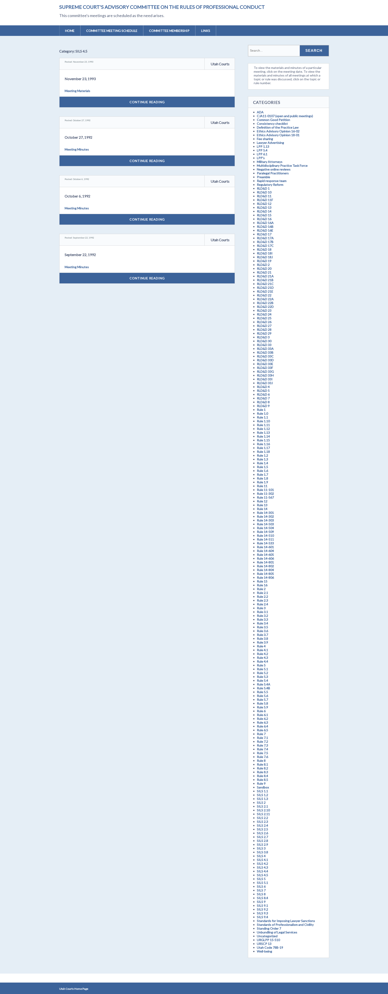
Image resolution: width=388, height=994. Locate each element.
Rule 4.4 (262, 661)
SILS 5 (261, 879)
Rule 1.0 (262, 413)
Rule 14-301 (265, 513)
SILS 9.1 (262, 905)
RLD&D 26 (264, 322)
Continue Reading (147, 102)
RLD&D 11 (264, 196)
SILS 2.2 (262, 818)
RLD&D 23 (264, 310)
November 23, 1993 (80, 79)
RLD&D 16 (264, 219)
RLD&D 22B (265, 303)
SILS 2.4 (262, 825)
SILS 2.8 (262, 841)
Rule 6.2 (262, 718)
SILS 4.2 (262, 863)
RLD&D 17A (265, 238)
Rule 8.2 (262, 768)
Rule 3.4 (262, 623)
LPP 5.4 (262, 150)
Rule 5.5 (262, 692)
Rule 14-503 (265, 524)
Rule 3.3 (262, 619)
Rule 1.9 (262, 482)
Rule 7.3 (262, 745)
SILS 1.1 (262, 791)
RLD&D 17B (265, 242)
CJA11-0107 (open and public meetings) (285, 116)
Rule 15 (262, 581)
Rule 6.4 (262, 726)
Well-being (264, 951)
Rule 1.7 (262, 474)
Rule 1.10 (263, 421)
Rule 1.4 (262, 463)
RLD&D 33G (265, 371)
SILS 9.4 (262, 917)
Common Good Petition (273, 120)
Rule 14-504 (265, 528)
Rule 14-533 (265, 543)
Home (70, 31)
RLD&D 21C (265, 284)
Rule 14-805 (265, 574)
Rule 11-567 (265, 497)
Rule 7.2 (262, 741)
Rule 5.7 (262, 699)
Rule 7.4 (262, 749)
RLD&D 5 (263, 390)
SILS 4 (261, 856)
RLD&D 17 (264, 234)
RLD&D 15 (264, 215)
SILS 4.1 (262, 860)
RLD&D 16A (265, 223)
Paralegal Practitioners (273, 173)
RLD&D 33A (265, 348)
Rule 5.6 (262, 696)
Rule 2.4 (262, 604)
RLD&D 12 (264, 204)
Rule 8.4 (262, 776)
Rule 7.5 (262, 753)
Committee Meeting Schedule (111, 31)
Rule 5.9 (262, 707)
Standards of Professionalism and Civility (285, 924)
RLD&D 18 (264, 249)
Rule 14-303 (265, 520)
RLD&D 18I (265, 253)
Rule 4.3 (262, 657)
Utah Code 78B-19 (270, 947)
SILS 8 (261, 894)
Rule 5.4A (263, 684)
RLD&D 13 (264, 207)
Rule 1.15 (263, 440)
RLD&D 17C (265, 245)
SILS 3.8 (262, 852)
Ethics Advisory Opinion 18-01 (278, 135)
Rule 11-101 (265, 490)
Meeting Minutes (77, 149)
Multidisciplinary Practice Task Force (282, 165)
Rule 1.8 (262, 478)
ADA (260, 112)
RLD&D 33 (264, 345)
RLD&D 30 (264, 341)
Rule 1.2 (262, 455)
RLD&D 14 (264, 211)
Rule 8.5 (262, 780)
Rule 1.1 (262, 417)
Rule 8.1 (262, 764)
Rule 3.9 (262, 642)
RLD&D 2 (263, 265)
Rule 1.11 (263, 425)
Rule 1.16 (263, 444)
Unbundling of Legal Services (277, 932)
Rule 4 (261, 646)
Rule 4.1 (262, 650)
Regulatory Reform (270, 184)
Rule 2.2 (262, 596)
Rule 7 (261, 734)
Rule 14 (262, 509)
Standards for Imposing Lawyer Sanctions (286, 921)
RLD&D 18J (265, 257)
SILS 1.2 (262, 795)
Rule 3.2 (262, 615)
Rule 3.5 (262, 627)
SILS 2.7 (262, 837)
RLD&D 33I (265, 379)
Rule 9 (261, 783)
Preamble (263, 177)
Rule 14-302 (265, 516)
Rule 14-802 (265, 566)
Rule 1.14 (263, 436)
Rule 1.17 (263, 448)
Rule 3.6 (262, 631)
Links (205, 31)
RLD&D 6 (263, 394)
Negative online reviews (274, 169)
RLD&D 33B (265, 352)
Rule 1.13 (263, 432)
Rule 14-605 (265, 554)
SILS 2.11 (263, 814)
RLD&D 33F (265, 368)
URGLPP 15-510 (268, 940)
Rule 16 (262, 585)
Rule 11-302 (265, 493)
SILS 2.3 (262, 821)
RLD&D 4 (263, 387)
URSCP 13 (264, 944)
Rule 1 (261, 410)
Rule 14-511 (265, 539)
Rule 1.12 (263, 429)
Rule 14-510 (265, 535)
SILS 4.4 (262, 871)
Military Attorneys (269, 162)
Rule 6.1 (262, 715)
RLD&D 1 (263, 188)
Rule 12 (262, 501)
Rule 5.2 (262, 673)
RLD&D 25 (264, 318)
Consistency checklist (272, 123)
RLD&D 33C (265, 356)
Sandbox (263, 787)
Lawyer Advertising (270, 143)
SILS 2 (261, 802)
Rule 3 (261, 608)
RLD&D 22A (265, 299)
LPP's (261, 158)
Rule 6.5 (262, 730)
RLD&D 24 (264, 314)
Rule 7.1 (262, 738)
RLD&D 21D (265, 287)
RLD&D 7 (263, 398)
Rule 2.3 (262, 600)
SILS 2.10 (263, 810)
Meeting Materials (77, 91)
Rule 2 (261, 589)
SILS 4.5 (262, 875)
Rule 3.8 (262, 638)
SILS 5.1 (262, 883)
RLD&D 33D (265, 360)
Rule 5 (261, 665)
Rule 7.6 (262, 757)
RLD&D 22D (265, 307)
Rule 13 (262, 505)
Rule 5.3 (262, 677)
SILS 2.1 (262, 806)
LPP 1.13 (263, 146)
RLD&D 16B (265, 226)
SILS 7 (261, 890)
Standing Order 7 (269, 928)
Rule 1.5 (262, 467)
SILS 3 (261, 848)
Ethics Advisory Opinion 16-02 (278, 131)
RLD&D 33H (265, 375)
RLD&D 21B (265, 280)
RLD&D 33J (265, 383)
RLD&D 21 (264, 272)
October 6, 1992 (77, 196)
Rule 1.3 (262, 459)
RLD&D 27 (264, 326)
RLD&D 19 (264, 261)
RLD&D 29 (264, 333)
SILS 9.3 (262, 913)
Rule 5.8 (262, 703)
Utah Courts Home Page (73, 988)
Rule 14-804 (265, 570)
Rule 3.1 (262, 612)
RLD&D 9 (263, 406)
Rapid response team (272, 181)
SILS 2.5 (262, 829)
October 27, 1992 (78, 137)
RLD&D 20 (264, 268)
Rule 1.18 (263, 451)
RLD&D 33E (265, 364)
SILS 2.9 (262, 844)
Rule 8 (261, 760)
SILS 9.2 (262, 909)
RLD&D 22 (264, 295)
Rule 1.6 (262, 471)
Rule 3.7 (262, 635)
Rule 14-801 (265, 562)
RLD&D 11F (265, 200)
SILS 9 (261, 902)
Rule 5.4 (262, 680)
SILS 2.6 (262, 833)
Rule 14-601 (265, 547)
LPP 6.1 (262, 154)
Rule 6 (261, 711)
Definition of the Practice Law (278, 127)
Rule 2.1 (262, 593)
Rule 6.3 (262, 722)
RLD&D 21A (265, 276)
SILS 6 (261, 886)
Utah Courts (220, 64)
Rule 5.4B (263, 688)
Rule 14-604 (265, 551)
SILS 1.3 (262, 799)
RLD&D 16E (265, 230)
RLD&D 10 (264, 192)
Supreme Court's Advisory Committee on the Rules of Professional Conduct (162, 7)
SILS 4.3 (262, 867)
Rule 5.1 (262, 669)
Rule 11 (262, 486)
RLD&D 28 (264, 329)
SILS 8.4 (262, 898)
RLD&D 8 (263, 402)
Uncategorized (267, 936)
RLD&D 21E (265, 291)
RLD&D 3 (263, 337)
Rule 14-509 (265, 532)
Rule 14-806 (265, 577)
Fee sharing (265, 139)
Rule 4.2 (262, 654)
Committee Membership (169, 31)
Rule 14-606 (265, 558)
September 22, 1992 (80, 254)
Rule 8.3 (262, 772)
